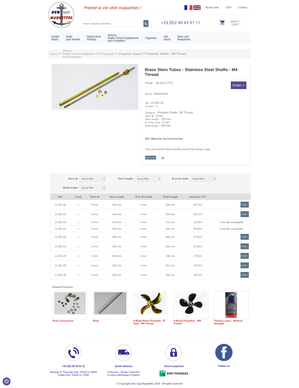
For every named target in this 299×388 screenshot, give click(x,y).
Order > (239, 85)
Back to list (150, 158)
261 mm (170, 265)
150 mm (116, 246)
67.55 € (198, 236)
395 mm (116, 236)
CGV (229, 7)
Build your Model (73, 38)
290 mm (170, 204)
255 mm (116, 274)
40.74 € (198, 204)
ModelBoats (55, 38)
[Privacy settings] (7, 381)
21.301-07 (60, 228)
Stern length (125, 178)
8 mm (95, 204)
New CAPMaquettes (184, 38)
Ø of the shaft (180, 178)
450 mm (170, 236)
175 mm (116, 222)
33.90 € (198, 222)
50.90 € (198, 228)
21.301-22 (60, 246)
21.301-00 (60, 204)
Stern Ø (73, 178)
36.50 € (198, 265)
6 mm (95, 214)
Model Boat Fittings (94, 38)
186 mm (170, 246)
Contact (242, 7)
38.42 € (198, 214)
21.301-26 (60, 274)
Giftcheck (167, 38)
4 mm (143, 204)
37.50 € (198, 246)
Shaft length (70, 187)
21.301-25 (60, 265)
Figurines (151, 37)
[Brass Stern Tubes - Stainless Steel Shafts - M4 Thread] (95, 108)
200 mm (116, 255)
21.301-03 (60, 222)
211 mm (170, 222)
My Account (212, 7)
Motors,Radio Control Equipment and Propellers (123, 38)
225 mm (116, 265)
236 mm (170, 255)
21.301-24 (60, 255)
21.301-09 (60, 236)
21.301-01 (60, 214)
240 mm (116, 204)
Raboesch (161, 93)
